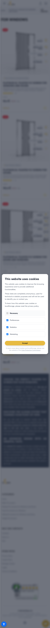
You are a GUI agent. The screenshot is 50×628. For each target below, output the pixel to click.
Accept (25, 343)
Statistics (13, 327)
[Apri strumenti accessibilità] (4, 624)
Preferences (14, 320)
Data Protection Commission (31, 350)
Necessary (14, 313)
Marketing (14, 334)
